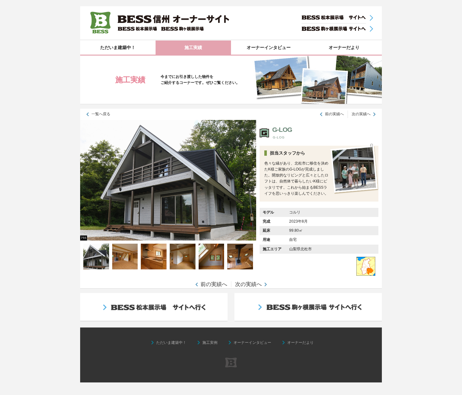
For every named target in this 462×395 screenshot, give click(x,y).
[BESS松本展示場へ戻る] (337, 18)
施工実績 (193, 47)
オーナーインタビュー (269, 47)
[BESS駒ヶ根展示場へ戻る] (337, 29)
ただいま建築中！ (117, 47)
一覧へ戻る (97, 114)
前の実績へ (334, 114)
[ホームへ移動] (231, 22)
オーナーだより (344, 47)
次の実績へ (361, 114)
